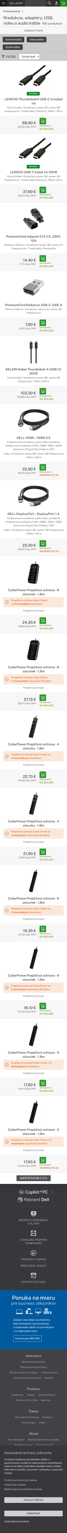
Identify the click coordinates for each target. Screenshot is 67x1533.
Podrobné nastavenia (16, 1521)
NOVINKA (33, 94)
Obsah (33, 1433)
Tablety (31, 1394)
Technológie (29, 1422)
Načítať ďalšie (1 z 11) (33, 1178)
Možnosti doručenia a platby (43, 1439)
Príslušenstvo (12, 11)
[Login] (56, 3)
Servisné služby (44, 1445)
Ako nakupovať (16, 1439)
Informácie (33, 1356)
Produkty (33, 1389)
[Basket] (63, 3)
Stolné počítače (46, 1394)
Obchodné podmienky (33, 1361)
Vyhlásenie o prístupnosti (27, 1377)
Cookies (48, 1377)
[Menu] (3, 3)
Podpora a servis (23, 1445)
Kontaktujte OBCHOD (27, 1338)
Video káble (37, 39)
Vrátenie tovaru (49, 1372)
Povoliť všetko (33, 1500)
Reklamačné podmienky (33, 1367)
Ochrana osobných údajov (23, 1372)
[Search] (49, 3)
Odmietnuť (33, 1513)
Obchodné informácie (27, 1417)
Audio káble (12, 47)
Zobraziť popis (33, 30)
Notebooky (18, 1394)
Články (33, 1411)
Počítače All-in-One (27, 1400)
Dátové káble (13, 39)
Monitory (46, 1400)
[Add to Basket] (43, 121)
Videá (42, 1422)
